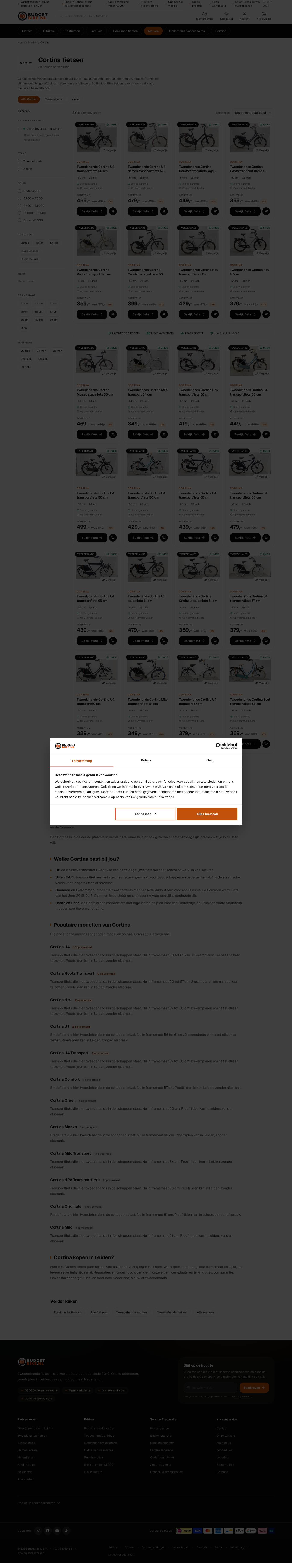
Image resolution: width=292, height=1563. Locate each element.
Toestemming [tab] (82, 761)
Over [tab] (210, 760)
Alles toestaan (207, 814)
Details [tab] (146, 760)
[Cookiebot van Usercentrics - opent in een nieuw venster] (218, 746)
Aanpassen (142, 814)
